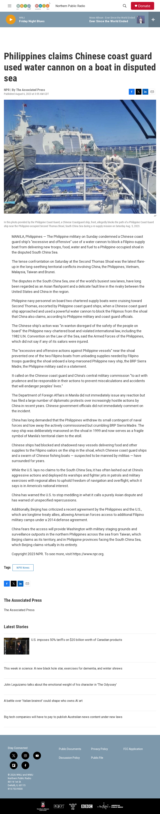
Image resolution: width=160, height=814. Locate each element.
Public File (97, 757)
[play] (11, 19)
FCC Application (133, 749)
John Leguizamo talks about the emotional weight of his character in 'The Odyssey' (60, 684)
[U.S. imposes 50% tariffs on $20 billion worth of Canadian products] (16, 646)
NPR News (23, 567)
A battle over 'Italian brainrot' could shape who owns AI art (43, 701)
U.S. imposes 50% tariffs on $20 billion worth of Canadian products (76, 640)
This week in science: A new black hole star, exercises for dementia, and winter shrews (63, 668)
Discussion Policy (69, 757)
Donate (144, 6)
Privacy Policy (99, 749)
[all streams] (154, 19)
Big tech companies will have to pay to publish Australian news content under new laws (63, 717)
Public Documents (70, 749)
